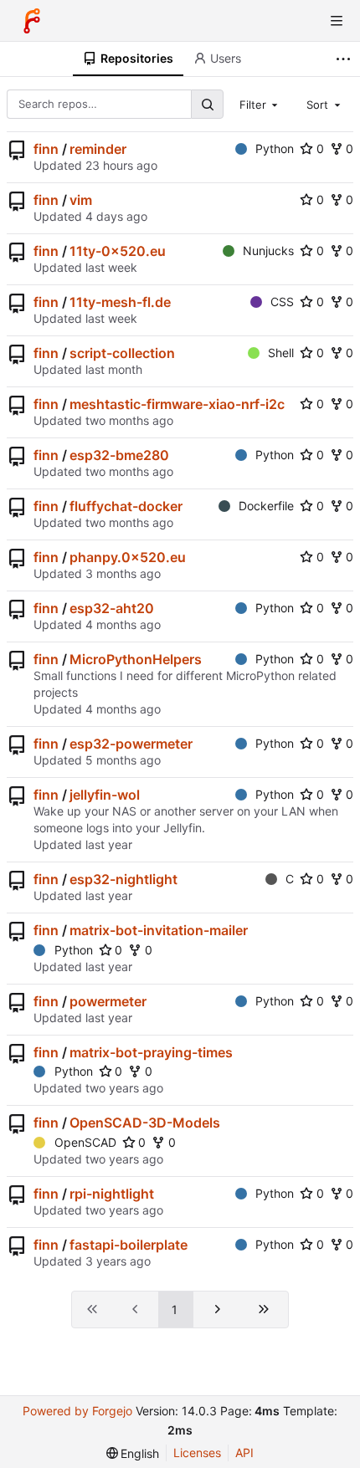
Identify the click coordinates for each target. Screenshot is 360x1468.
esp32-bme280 (119, 455)
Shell (281, 352)
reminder (97, 149)
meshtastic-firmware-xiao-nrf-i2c (177, 404)
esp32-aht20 (111, 608)
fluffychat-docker (126, 506)
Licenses (197, 1452)
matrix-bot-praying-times (151, 1052)
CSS (282, 301)
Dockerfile (266, 506)
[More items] (345, 59)
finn (46, 149)
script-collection (122, 353)
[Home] (31, 21)
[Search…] (207, 104)
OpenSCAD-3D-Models (144, 1122)
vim (80, 200)
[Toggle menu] (336, 21)
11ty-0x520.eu (117, 251)
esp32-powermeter (131, 743)
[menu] (133, 1453)
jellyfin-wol (104, 794)
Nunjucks (268, 250)
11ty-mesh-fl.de (120, 302)
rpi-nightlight (111, 1193)
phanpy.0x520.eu (127, 557)
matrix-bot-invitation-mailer (158, 930)
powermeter (108, 1001)
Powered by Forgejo (77, 1411)
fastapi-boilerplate (128, 1244)
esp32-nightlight (123, 879)
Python (274, 148)
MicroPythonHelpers (135, 659)
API (244, 1452)
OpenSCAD (85, 1142)
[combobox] (260, 104)
